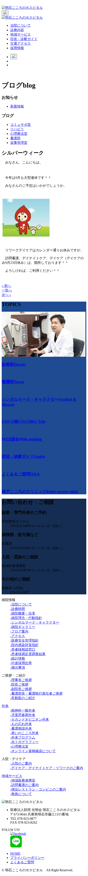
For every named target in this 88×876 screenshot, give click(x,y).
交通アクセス (20, 43)
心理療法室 (18, 133)
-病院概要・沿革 (22, 613)
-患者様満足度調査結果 (27, 654)
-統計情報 (17, 658)
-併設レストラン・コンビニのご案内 (38, 789)
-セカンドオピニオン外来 (29, 719)
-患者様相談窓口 (22, 649)
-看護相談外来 (21, 728)
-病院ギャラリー (22, 627)
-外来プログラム (22, 737)
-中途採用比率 (21, 663)
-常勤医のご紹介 (22, 698)
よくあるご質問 (22, 862)
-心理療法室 (19, 746)
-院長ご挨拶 (19, 684)
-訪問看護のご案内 (24, 785)
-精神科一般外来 (22, 710)
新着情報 (17, 106)
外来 (5, 706)
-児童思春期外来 (22, 715)
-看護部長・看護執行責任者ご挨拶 (36, 693)
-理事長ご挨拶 (21, 680)
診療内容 (17, 30)
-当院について (21, 604)
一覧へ (7, 290)
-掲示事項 (17, 667)
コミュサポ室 (20, 124)
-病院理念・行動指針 (26, 618)
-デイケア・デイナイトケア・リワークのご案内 (46, 768)
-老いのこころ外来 (24, 733)
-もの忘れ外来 (21, 724)
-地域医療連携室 (22, 780)
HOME (15, 853)
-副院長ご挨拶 (21, 689)
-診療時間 (17, 609)
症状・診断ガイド (24, 39)
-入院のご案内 (21, 763)
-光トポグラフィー (24, 742)
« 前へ (6, 286)
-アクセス (17, 636)
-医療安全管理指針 (24, 640)
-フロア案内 (19, 631)
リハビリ (17, 129)
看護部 (15, 138)
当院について (20, 25)
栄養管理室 (18, 142)
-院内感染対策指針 (24, 645)
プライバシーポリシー (27, 857)
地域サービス (20, 34)
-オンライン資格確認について (33, 751)
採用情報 (17, 48)
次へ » (6, 295)
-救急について (21, 794)
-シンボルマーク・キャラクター (34, 622)
